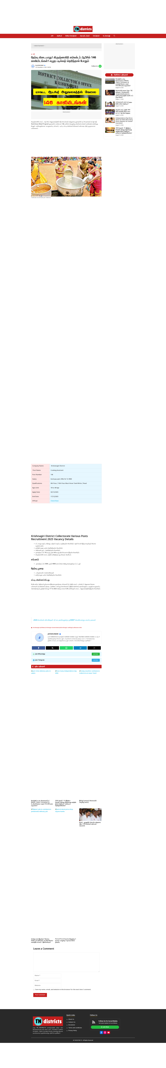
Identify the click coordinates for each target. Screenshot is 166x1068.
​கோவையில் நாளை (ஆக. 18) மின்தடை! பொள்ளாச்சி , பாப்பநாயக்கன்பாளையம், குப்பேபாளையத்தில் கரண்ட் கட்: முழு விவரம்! (124, 94)
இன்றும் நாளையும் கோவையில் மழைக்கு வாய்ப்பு (88, 801)
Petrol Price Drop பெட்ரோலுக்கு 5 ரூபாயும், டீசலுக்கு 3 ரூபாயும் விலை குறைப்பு (65, 940)
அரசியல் (59, 36)
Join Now (95, 654)
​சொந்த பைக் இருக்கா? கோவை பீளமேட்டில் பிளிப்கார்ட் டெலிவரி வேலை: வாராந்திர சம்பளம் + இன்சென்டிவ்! (42, 940)
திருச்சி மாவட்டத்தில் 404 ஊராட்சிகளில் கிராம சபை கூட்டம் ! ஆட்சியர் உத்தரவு (123, 111)
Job (52, 36)
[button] (114, 36)
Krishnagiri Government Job (53, 627)
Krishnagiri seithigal (67, 627)
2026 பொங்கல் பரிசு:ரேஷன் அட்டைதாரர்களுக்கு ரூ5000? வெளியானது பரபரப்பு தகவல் (64, 620)
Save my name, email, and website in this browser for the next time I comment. (63, 990)
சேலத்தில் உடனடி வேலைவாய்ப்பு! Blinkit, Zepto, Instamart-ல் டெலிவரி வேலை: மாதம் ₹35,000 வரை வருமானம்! (42, 803)
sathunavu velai (77, 627)
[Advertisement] (52, 12)
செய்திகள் (96, 36)
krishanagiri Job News (39, 627)
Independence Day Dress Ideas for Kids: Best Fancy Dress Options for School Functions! (124, 120)
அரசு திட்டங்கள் (85, 36)
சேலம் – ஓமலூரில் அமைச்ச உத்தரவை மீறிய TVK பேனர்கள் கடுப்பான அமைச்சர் (90, 824)
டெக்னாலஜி (106, 36)
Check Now (55, 501)
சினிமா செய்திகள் (71, 36)
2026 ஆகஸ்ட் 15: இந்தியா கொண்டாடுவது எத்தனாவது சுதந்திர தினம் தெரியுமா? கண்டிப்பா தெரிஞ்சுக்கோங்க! (65, 803)
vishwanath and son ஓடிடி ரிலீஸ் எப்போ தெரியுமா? (124, 103)
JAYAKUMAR (40, 65)
